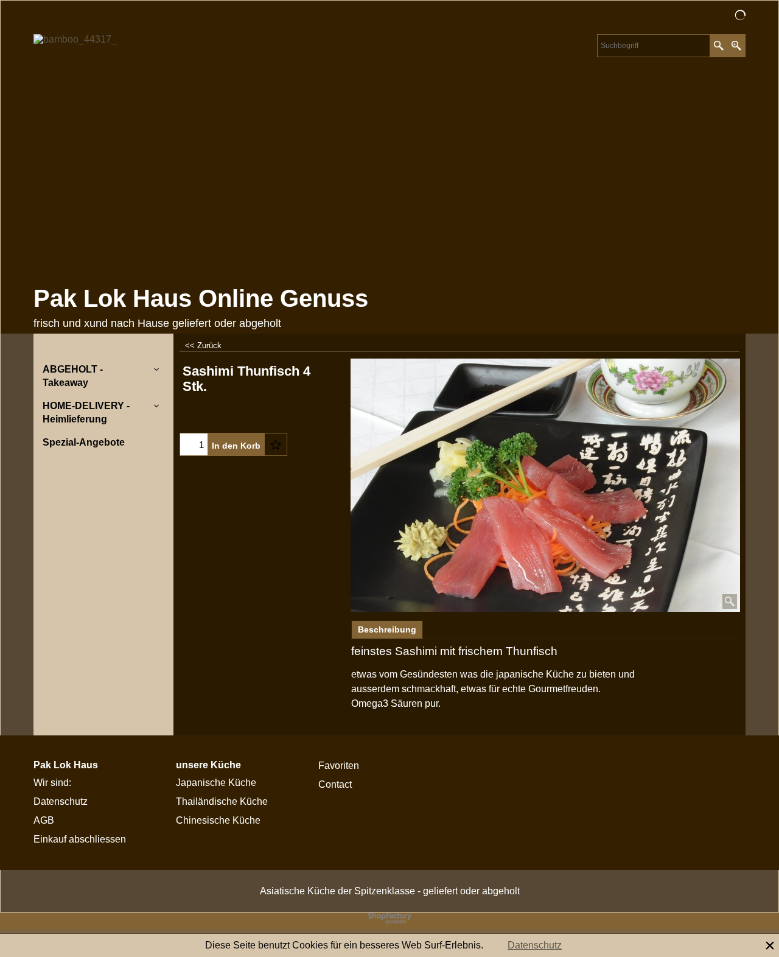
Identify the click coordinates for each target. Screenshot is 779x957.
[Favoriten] (276, 444)
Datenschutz (535, 945)
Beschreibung (387, 629)
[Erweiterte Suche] (736, 46)
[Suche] (718, 46)
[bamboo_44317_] (139, 156)
